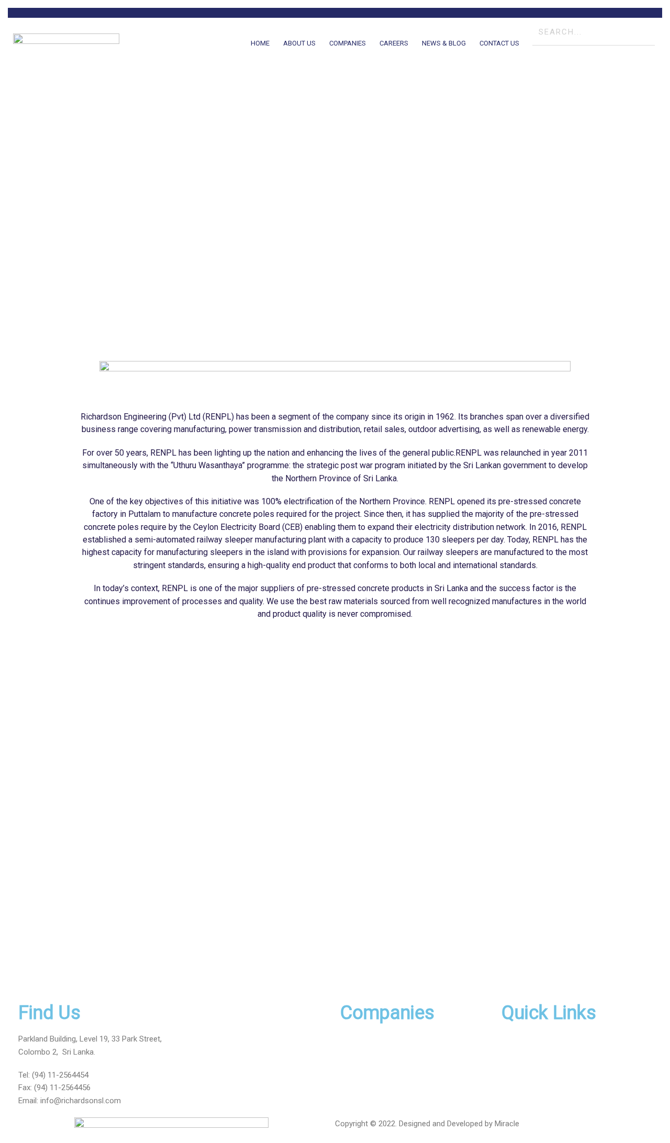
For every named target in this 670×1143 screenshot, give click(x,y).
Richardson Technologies (383, 1077)
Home (260, 43)
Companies (347, 43)
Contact (515, 1090)
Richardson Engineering (380, 1064)
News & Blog (444, 43)
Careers (393, 43)
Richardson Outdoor (374, 1052)
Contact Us (499, 43)
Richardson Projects (375, 1039)
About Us (299, 43)
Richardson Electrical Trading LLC (397, 1090)
